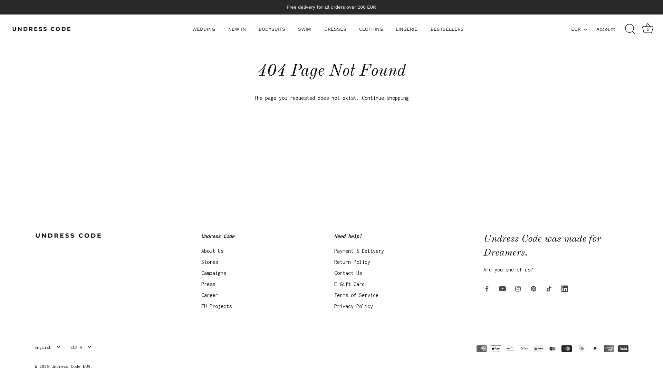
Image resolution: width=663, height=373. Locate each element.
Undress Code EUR (70, 366)
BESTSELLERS (447, 29)
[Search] (629, 29)
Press (208, 284)
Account (605, 29)
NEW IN (237, 29)
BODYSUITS (272, 29)
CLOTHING (371, 29)
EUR (576, 29)
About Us (212, 251)
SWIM (304, 29)
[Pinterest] (533, 288)
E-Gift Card (349, 284)
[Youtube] (502, 288)
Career (209, 295)
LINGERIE (406, 29)
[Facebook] (486, 288)
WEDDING (203, 29)
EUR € (76, 347)
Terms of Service (356, 295)
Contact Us (348, 273)
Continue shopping (385, 98)
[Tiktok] (549, 288)
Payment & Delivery (359, 251)
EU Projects (216, 306)
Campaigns (213, 273)
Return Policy (352, 262)
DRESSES (335, 29)
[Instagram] (518, 288)
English (43, 347)
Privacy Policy (353, 306)
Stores (209, 262)
